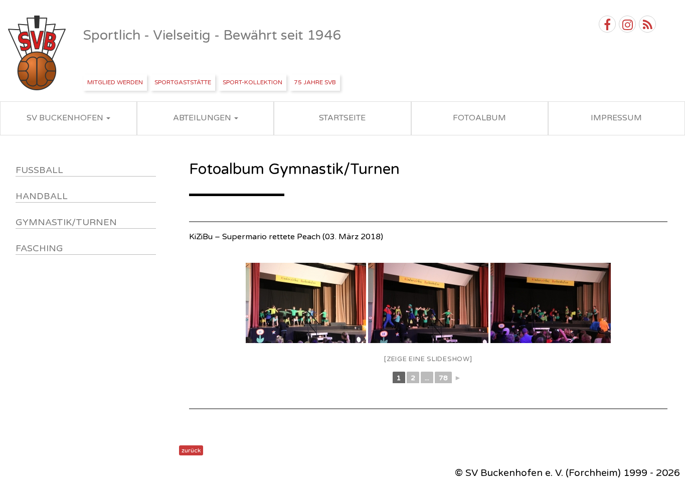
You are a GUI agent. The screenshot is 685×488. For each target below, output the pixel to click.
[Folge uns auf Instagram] (627, 24)
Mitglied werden (115, 82)
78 (443, 378)
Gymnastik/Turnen (66, 222)
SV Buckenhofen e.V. (38, 53)
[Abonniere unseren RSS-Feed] (647, 24)
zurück (191, 450)
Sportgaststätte (182, 82)
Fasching (39, 248)
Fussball (39, 170)
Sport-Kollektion (252, 82)
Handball (42, 196)
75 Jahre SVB (315, 82)
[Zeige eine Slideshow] (428, 359)
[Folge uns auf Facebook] (607, 24)
